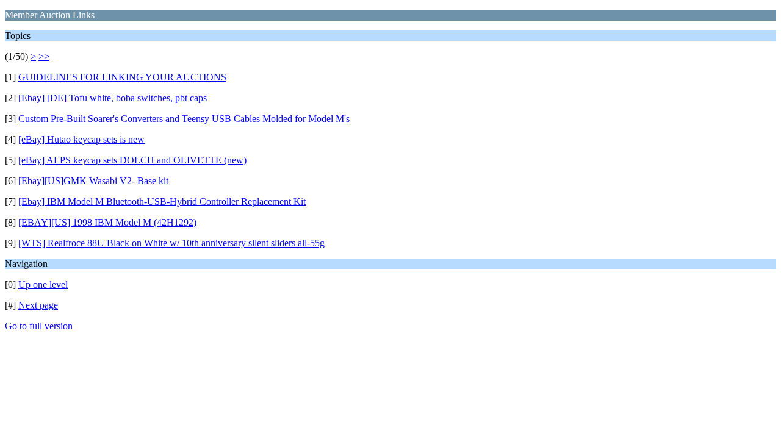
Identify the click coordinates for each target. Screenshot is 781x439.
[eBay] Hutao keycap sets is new (81, 139)
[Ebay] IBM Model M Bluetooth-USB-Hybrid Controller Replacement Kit (162, 201)
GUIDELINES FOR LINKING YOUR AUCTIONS (122, 77)
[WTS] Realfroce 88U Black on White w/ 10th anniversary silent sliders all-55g (171, 243)
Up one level (43, 284)
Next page (38, 305)
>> (43, 56)
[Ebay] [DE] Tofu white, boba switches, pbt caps (112, 98)
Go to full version (39, 326)
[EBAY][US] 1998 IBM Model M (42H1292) (107, 222)
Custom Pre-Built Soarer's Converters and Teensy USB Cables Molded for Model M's (184, 118)
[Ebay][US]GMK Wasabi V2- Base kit (93, 181)
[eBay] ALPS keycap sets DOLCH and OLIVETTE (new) (132, 160)
